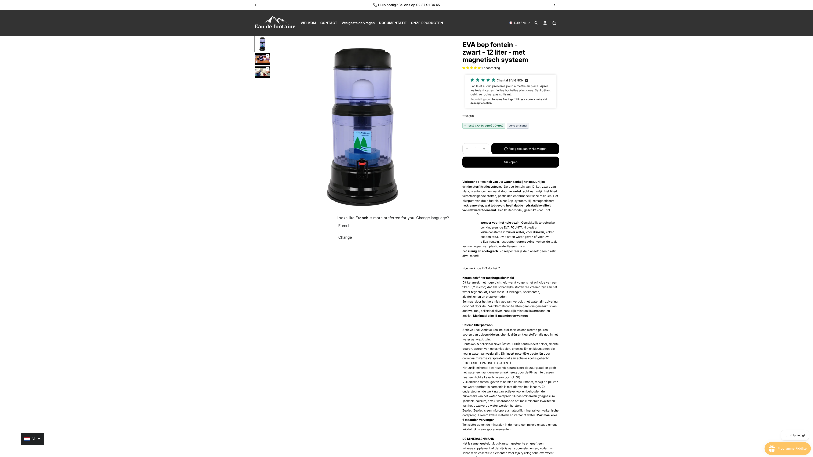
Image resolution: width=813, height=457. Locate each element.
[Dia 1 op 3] (262, 44)
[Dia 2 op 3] (262, 59)
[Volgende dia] (554, 5)
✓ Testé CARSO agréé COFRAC (483, 125)
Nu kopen (510, 162)
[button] (471, 68)
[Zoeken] (536, 23)
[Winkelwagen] (554, 23)
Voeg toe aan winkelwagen (527, 148)
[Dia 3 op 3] (262, 72)
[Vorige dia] (255, 5)
